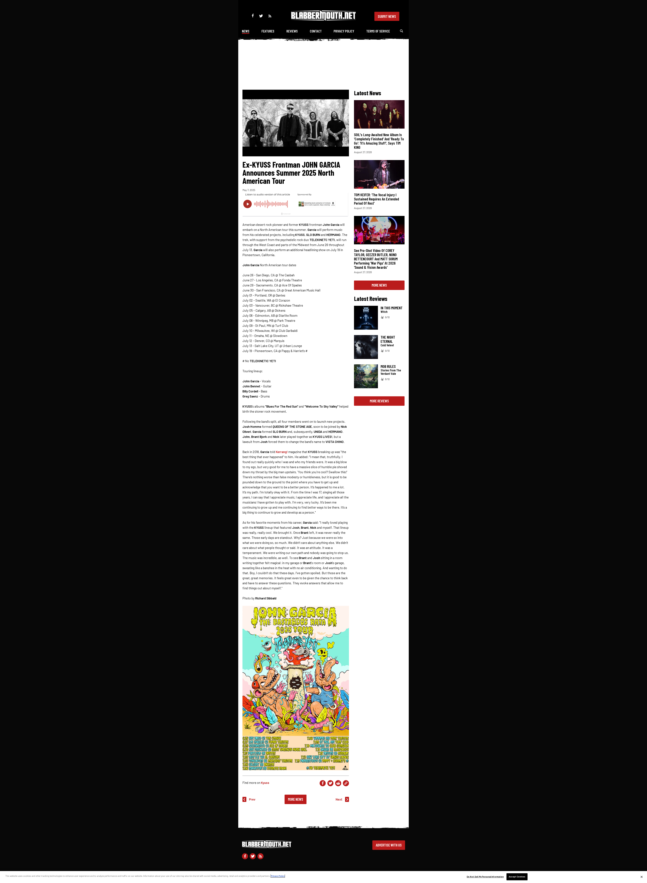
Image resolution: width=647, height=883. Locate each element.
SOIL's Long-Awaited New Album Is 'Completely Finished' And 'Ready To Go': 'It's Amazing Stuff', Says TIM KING (379, 141)
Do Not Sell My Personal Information (485, 876)
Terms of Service (378, 31)
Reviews (292, 31)
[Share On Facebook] (323, 783)
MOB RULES (388, 366)
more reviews (379, 401)
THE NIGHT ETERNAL (388, 339)
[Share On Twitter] (330, 783)
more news (379, 285)
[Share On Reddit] (338, 783)
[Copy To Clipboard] (346, 783)
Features (267, 31)
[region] (323, 877)
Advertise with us (389, 845)
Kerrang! (282, 452)
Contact (316, 31)
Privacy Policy (344, 31)
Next (339, 799)
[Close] (641, 876)
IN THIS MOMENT (392, 307)
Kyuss (265, 783)
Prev (252, 799)
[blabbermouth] (323, 19)
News (245, 31)
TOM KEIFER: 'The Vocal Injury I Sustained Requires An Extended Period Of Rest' (376, 198)
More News (295, 799)
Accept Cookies (517, 876)
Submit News (387, 16)
